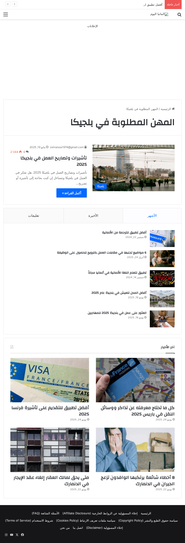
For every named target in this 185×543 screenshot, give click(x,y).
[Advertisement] (92, 60)
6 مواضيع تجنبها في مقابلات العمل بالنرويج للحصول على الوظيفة (101, 253)
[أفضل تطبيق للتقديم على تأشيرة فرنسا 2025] (49, 380)
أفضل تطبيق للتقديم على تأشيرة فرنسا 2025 (133, 4)
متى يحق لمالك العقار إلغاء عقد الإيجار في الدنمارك (51, 480)
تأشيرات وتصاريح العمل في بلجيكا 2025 (54, 161)
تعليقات (33, 215)
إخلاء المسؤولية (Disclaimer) (104, 527)
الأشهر (152, 215)
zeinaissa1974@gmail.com (66, 147)
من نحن (65, 527)
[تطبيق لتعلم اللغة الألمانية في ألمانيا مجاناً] (162, 278)
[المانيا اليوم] (159, 14)
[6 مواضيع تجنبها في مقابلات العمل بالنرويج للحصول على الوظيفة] (162, 258)
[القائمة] (5, 16)
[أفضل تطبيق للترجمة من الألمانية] (162, 238)
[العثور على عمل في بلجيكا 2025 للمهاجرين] (162, 318)
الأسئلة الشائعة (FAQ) (45, 513)
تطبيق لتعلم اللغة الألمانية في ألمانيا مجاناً (117, 273)
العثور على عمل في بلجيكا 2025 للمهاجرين (117, 313)
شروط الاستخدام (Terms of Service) (29, 520)
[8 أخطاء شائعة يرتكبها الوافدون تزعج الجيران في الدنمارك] (135, 450)
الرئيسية (166, 109)
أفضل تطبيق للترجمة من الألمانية (124, 232)
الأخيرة (93, 215)
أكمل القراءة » (71, 193)
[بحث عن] (179, 16)
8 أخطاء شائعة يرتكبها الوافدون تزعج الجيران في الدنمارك (138, 480)
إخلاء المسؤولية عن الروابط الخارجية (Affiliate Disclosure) (100, 513)
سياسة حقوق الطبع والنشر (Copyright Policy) (148, 520)
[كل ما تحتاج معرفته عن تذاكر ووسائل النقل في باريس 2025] (135, 380)
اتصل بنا (78, 527)
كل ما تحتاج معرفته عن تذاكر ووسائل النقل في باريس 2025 (138, 410)
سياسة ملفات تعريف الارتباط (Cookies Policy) (85, 520)
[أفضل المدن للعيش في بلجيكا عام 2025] (162, 298)
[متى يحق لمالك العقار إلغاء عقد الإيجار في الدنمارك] (49, 450)
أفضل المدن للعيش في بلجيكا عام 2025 (119, 293)
